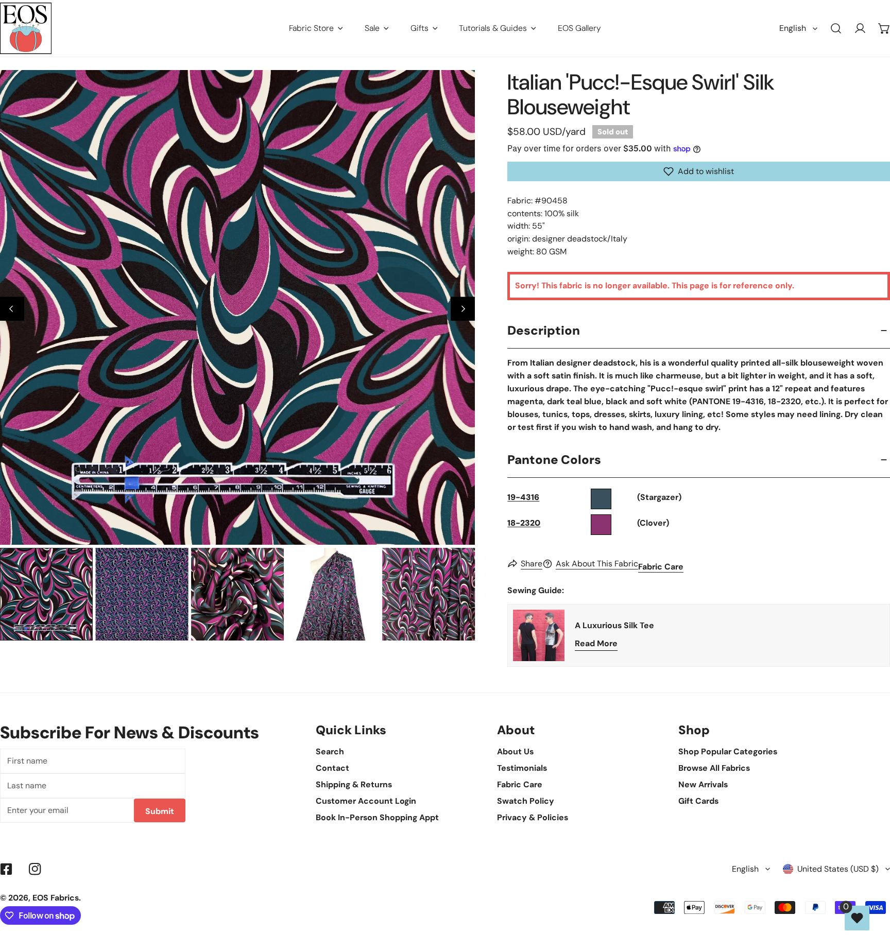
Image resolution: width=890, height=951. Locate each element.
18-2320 (523, 522)
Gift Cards (698, 801)
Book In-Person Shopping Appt (377, 817)
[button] (698, 171)
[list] (237, 307)
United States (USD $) (838, 868)
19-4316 (523, 497)
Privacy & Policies (532, 817)
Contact (332, 768)
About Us (515, 751)
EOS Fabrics (55, 897)
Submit (159, 811)
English (792, 28)
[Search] (836, 28)
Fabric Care (660, 566)
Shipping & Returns (354, 784)
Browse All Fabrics (714, 768)
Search (330, 751)
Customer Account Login (366, 801)
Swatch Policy (525, 801)
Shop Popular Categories (727, 751)
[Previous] (12, 309)
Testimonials (522, 768)
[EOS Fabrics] (26, 28)
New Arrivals (703, 784)
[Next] (463, 309)
